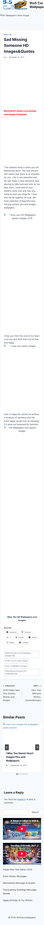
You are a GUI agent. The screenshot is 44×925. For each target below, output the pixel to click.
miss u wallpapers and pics (16, 666)
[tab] (17, 774)
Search (35, 812)
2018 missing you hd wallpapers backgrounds (18, 654)
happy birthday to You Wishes (17, 900)
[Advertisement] (22, 85)
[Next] (37, 747)
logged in (21, 799)
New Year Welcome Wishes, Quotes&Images (33, 693)
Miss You (8, 35)
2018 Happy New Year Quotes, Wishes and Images (11, 693)
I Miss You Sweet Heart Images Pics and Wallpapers (19, 757)
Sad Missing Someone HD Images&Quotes (15, 672)
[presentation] (22, 735)
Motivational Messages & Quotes (19, 883)
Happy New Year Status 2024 (17, 869)
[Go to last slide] (7, 747)
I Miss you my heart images (16, 661)
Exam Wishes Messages (15, 876)
